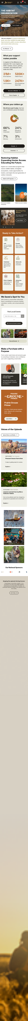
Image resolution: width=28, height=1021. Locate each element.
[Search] (22, 316)
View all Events (13, 341)
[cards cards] (25, 375)
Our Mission (6, 48)
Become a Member (13, 90)
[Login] (18, 2)
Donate (13, 146)
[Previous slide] (3, 227)
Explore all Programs (8, 178)
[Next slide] (12, 227)
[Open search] (25, 2)
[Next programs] (25, 194)
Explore (7, 466)
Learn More (20, 220)
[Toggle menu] (2, 2)
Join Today (5, 25)
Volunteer (13, 150)
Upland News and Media (9, 435)
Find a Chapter (16, 25)
